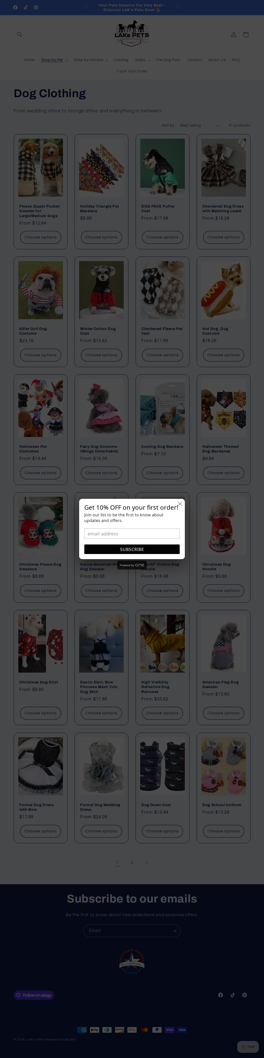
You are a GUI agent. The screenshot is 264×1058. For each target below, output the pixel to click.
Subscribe (132, 549)
